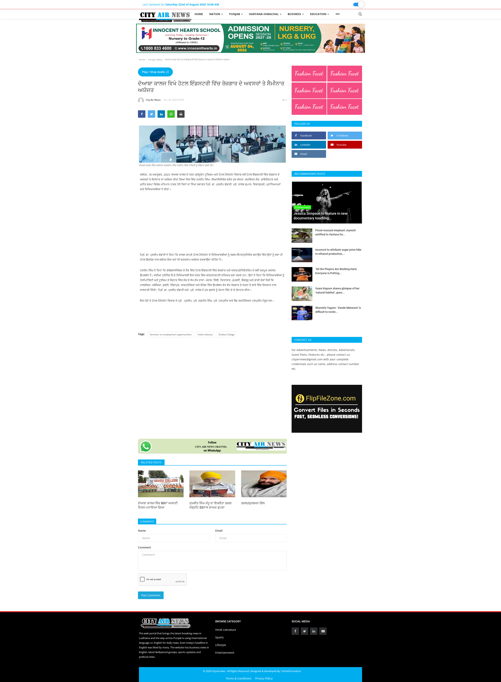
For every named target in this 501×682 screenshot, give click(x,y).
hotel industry (205, 334)
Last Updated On (180, 4)
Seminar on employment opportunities (171, 334)
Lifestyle (220, 645)
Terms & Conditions (238, 678)
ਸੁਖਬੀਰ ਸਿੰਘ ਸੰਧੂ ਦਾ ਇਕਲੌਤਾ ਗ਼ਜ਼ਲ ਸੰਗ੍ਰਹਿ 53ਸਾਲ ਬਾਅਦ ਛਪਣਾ (210, 505)
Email (219, 530)
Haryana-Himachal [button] (264, 14)
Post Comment (150, 595)
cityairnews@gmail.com (307, 359)
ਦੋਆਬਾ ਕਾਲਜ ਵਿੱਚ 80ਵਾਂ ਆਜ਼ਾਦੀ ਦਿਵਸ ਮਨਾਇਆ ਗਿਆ (158, 505)
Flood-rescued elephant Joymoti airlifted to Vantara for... (335, 232)
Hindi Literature (225, 630)
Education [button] (318, 14)
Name (142, 530)
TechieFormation (291, 671)
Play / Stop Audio (154, 72)
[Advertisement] (212, 224)
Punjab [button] (235, 14)
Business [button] (295, 14)
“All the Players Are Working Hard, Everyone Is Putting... (336, 271)
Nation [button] (215, 14)
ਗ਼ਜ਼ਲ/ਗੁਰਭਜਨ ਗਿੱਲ (253, 503)
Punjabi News (155, 59)
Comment (144, 547)
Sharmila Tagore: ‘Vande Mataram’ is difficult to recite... (338, 309)
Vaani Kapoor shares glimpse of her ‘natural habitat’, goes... (337, 290)
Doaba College (227, 334)
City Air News (153, 99)
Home (199, 14)
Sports (219, 637)
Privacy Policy (264, 678)
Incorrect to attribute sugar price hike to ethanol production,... (338, 251)
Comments (147, 521)
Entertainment (224, 652)
